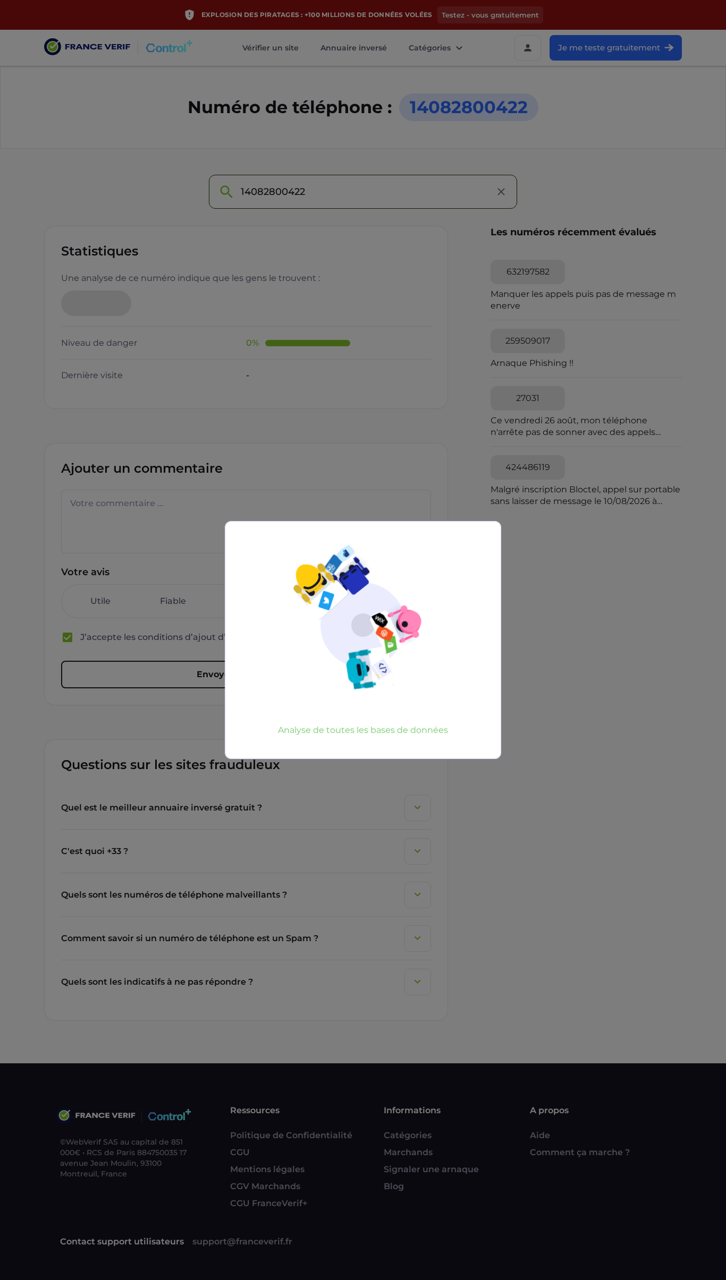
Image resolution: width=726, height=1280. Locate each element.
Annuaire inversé (353, 48)
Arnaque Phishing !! (532, 363)
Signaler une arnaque (431, 1169)
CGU (240, 1152)
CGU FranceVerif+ (268, 1203)
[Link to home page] (87, 48)
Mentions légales (267, 1169)
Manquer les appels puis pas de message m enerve (583, 300)
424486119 (527, 467)
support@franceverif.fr (242, 1241)
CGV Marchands (265, 1186)
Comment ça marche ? (580, 1152)
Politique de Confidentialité (291, 1135)
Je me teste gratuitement (609, 47)
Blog (394, 1186)
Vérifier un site (270, 48)
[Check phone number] (225, 191)
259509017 (527, 341)
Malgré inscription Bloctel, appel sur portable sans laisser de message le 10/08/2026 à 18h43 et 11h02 (585, 495)
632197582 (528, 272)
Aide (540, 1135)
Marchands (408, 1152)
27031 (527, 398)
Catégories (430, 48)
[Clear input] (501, 191)
